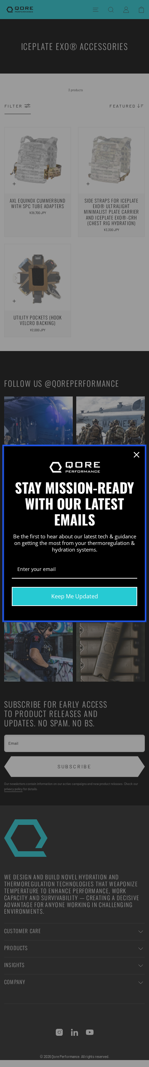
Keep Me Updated (74, 596)
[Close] (136, 454)
